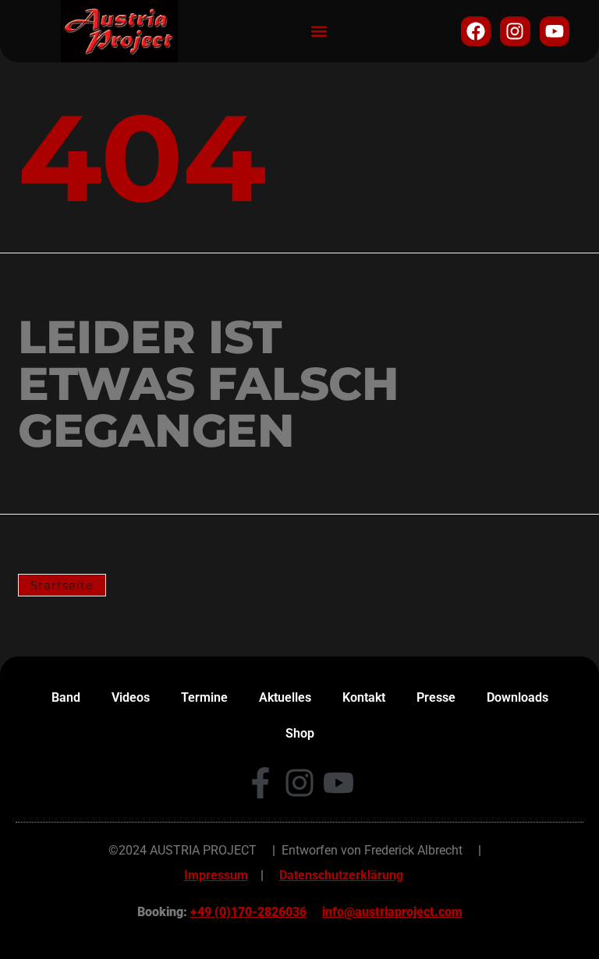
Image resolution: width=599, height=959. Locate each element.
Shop (299, 733)
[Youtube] (554, 31)
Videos (131, 697)
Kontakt (363, 697)
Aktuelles (285, 697)
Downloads (517, 697)
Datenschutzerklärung (341, 875)
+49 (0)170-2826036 (248, 911)
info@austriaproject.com (392, 911)
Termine (204, 697)
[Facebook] (476, 31)
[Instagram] (515, 31)
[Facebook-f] (260, 782)
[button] (319, 31)
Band (65, 697)
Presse (435, 697)
